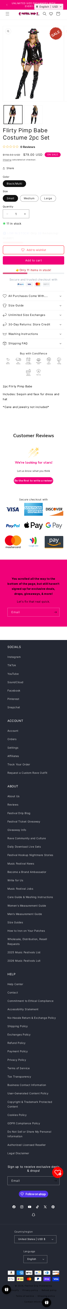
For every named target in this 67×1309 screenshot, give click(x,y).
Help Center (15, 984)
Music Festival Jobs (20, 888)
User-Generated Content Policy (27, 1093)
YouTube (13, 673)
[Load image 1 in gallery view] (13, 114)
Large (48, 198)
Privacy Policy (16, 1059)
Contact (12, 992)
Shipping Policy (17, 1026)
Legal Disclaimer (18, 1153)
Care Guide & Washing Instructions (30, 897)
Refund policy (49, 1290)
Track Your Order (18, 764)
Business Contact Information (26, 1084)
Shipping (7, 160)
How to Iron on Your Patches (26, 930)
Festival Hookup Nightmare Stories (30, 855)
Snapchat (13, 707)
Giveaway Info (16, 829)
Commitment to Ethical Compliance (30, 1000)
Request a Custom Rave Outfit (27, 772)
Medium (29, 198)
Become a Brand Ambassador (26, 871)
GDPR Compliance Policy (23, 1123)
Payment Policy (17, 1051)
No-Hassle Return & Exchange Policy (31, 1017)
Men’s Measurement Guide (24, 914)
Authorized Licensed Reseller (26, 1144)
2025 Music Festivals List (24, 952)
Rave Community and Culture (26, 838)
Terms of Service (18, 1068)
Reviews (12, 804)
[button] (7, 14)
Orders (12, 739)
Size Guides (15, 922)
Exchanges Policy (19, 1034)
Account (12, 730)
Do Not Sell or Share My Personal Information (29, 1134)
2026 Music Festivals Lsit (24, 960)
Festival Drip (32, 1285)
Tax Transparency (19, 1076)
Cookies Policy (17, 1114)
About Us (13, 796)
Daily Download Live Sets (24, 846)
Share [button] (10, 168)
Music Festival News (20, 863)
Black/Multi (14, 183)
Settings (12, 747)
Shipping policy (46, 1296)
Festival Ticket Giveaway (23, 821)
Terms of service (25, 1296)
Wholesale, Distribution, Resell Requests (27, 941)
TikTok (11, 665)
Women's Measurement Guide (26, 905)
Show (6, 1289)
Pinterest (13, 698)
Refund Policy (16, 1042)
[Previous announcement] (7, 5)
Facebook (13, 690)
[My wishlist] (51, 14)
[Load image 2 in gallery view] (33, 114)
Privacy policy (30, 1290)
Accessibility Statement (23, 1009)
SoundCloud (15, 682)
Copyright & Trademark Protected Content (29, 1104)
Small (10, 198)
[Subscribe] (55, 612)
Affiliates (13, 756)
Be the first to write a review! (33, 480)
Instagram (14, 656)
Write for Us (15, 880)
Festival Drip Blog (19, 813)
